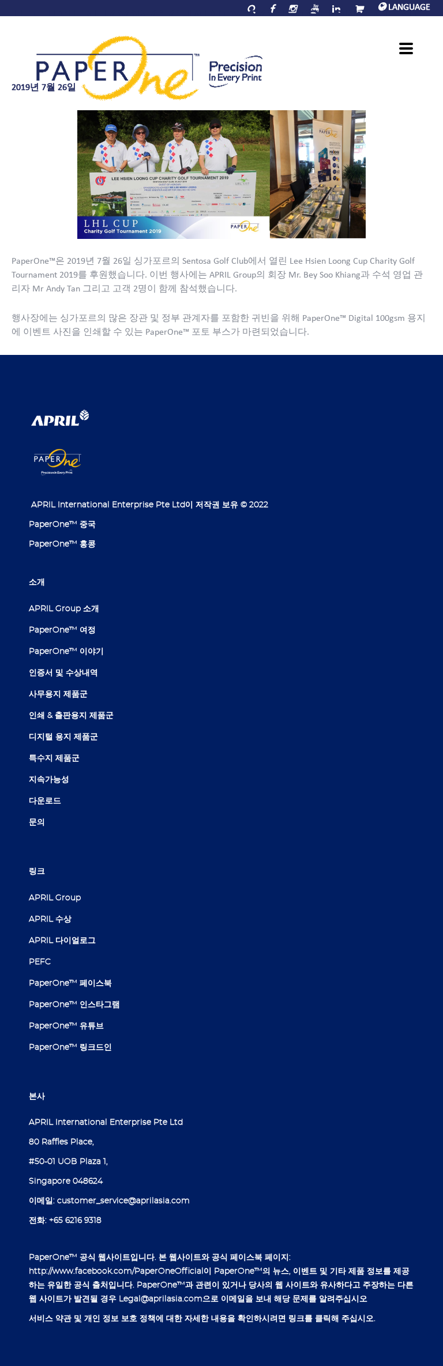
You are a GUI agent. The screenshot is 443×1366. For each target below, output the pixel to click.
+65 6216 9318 (75, 1221)
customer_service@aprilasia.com (123, 1201)
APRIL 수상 (50, 919)
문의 (37, 822)
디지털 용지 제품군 (63, 737)
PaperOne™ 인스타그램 (74, 1005)
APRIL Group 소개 (64, 609)
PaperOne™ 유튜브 (66, 1026)
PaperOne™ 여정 (62, 630)
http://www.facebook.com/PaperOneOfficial (116, 1271)
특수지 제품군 (54, 758)
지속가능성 (49, 780)
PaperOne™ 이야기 (66, 652)
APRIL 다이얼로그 (62, 941)
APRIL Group (55, 898)
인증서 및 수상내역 (63, 673)
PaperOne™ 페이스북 (70, 983)
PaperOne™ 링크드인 (70, 1047)
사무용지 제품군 (58, 694)
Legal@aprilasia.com (160, 1299)
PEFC (40, 962)
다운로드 (45, 801)
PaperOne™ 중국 (62, 525)
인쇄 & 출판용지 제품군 (71, 716)
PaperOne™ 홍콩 (62, 544)
